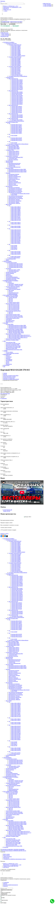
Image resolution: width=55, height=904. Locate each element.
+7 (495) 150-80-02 (47, 4)
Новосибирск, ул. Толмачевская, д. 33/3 (12, 864)
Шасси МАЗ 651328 (15, 240)
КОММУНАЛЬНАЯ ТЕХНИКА (10, 280)
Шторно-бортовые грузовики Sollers (14, 329)
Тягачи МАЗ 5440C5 (16, 47)
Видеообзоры (9, 360)
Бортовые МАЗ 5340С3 (16, 125)
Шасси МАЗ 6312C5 (16, 231)
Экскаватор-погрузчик (11, 279)
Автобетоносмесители (11, 272)
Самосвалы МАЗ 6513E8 (17, 95)
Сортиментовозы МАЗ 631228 (15, 263)
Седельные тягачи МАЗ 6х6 (15, 66)
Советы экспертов (7, 856)
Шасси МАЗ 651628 (15, 251)
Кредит (7, 362)
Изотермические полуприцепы (16, 198)
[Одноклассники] (3, 536)
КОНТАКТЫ (6, 365)
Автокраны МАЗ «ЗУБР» (14, 269)
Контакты (3, 1)
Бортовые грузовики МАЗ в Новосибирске (18, 144)
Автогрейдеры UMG (10, 342)
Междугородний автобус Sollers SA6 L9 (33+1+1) (20, 336)
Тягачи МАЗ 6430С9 (16, 64)
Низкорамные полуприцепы (15, 189)
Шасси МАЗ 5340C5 (16, 214)
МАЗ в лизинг (6, 854)
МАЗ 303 (11, 301)
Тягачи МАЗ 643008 (15, 59)
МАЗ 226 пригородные (14, 309)
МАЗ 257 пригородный (14, 306)
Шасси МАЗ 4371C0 (16, 219)
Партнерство (9, 364)
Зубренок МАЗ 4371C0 (14, 152)
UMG (4, 341)
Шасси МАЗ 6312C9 (16, 229)
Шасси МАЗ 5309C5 (16, 223)
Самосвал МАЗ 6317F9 (16, 108)
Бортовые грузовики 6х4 (9, 378)
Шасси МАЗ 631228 (15, 238)
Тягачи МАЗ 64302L (16, 60)
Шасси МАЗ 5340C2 (16, 211)
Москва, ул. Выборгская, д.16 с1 (10, 863)
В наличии (5, 847)
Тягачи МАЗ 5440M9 (16, 54)
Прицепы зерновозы (13, 181)
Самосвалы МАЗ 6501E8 (17, 93)
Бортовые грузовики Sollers (12, 145)
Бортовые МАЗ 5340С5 (16, 133)
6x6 (9, 141)
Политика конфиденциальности (10, 884)
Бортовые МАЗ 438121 (16, 127)
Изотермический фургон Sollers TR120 (17, 170)
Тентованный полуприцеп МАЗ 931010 (20, 193)
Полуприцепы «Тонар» (14, 202)
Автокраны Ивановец (14, 271)
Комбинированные (13, 287)
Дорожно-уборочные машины (13, 286)
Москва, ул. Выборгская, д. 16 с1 (10, 6)
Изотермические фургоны (15, 163)
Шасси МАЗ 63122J (15, 239)
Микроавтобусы (9, 321)
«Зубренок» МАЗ (10, 150)
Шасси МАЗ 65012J (15, 242)
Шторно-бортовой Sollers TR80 (16, 330)
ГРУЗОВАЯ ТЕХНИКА (8, 42)
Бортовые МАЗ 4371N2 (16, 128)
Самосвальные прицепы (14, 179)
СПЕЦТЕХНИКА (7, 261)
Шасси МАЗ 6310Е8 (16, 227)
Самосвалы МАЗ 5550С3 (17, 79)
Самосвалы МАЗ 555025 (16, 82)
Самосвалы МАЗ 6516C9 (17, 116)
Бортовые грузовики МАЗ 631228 (11, 379)
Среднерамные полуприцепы (15, 188)
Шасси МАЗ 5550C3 (16, 215)
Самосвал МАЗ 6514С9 (16, 107)
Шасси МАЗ (9, 204)
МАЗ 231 (11, 313)
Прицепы (8, 173)
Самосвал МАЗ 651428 (16, 112)
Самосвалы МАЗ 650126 (16, 104)
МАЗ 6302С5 (14, 248)
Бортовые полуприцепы (14, 187)
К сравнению (4, 398)
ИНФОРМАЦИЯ (7, 354)
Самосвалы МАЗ (10, 77)
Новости (8, 355)
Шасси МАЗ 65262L (16, 256)
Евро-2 (7, 260)
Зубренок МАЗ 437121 (14, 154)
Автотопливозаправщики (12, 277)
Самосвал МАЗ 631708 (16, 110)
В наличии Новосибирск (14, 257)
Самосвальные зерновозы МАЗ (16, 157)
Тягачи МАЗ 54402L (16, 49)
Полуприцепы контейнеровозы (16, 196)
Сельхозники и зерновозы (12, 156)
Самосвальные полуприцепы (15, 197)
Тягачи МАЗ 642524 (15, 68)
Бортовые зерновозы (13, 159)
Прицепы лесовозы (13, 177)
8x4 (9, 250)
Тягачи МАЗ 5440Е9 (16, 53)
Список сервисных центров (12, 353)
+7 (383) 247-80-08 (47, 6)
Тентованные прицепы (14, 174)
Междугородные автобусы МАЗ (13, 310)
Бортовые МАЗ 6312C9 (16, 140)
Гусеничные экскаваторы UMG (13, 343)
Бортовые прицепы (13, 175)
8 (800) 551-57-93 (7, 9)
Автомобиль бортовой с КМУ (13, 278)
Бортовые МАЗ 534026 (16, 131)
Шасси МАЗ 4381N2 (16, 208)
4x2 (9, 123)
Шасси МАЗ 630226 (15, 243)
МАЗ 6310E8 (14, 135)
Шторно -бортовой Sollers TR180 (16, 332)
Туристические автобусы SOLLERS (14, 315)
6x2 (9, 134)
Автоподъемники (10, 273)
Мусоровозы (9, 281)
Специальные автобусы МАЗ (12, 318)
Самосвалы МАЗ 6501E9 (17, 100)
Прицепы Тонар (12, 183)
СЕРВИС (5, 350)
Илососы (11, 291)
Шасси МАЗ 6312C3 (16, 232)
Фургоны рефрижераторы (14, 166)
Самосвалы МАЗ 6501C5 (17, 101)
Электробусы (9, 319)
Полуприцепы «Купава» (14, 199)
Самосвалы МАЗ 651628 (16, 114)
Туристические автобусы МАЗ (13, 314)
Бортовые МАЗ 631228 (16, 137)
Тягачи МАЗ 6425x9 (15, 73)
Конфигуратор (4, 893)
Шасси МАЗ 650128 (15, 234)
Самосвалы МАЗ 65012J (16, 96)
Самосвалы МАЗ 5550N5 (17, 87)
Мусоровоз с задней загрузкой (15, 285)
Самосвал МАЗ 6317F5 (16, 111)
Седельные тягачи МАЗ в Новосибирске (18, 76)
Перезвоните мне (4, 36)
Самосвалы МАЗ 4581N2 (17, 83)
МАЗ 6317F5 (14, 246)
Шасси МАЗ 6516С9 (16, 254)
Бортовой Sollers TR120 (14, 147)
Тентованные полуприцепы (15, 192)
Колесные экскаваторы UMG (12, 344)
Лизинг (7, 361)
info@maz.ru (6, 8)
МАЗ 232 (11, 312)
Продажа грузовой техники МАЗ (10, 375)
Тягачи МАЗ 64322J (15, 72)
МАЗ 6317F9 (14, 249)
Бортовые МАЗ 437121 (16, 124)
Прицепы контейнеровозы (15, 176)
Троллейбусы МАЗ (10, 320)
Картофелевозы (9, 160)
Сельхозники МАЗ (13, 158)
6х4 (9, 136)
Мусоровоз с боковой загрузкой (16, 284)
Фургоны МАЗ (9, 162)
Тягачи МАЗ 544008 (15, 50)
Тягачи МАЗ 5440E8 (16, 52)
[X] (7, 536)
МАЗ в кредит (6, 855)
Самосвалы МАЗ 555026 (16, 81)
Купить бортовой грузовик (9, 376)
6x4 (9, 228)
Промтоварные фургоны (14, 164)
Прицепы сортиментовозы (15, 182)
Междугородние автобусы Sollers (13, 333)
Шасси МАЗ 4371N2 (16, 220)
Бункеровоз (11, 283)
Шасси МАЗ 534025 (15, 209)
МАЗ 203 (11, 298)
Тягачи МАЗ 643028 (15, 65)
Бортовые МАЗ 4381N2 (16, 129)
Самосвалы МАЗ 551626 (16, 91)
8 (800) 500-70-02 (47, 3)
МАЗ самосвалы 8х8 (13, 118)
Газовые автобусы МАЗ (14, 302)
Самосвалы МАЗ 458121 (16, 85)
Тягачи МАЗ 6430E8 (16, 62)
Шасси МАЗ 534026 (15, 210)
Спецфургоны (12, 165)
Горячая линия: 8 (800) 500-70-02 (10, 866)
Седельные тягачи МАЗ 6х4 (15, 56)
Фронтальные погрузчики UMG (13, 346)
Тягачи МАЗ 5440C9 (16, 48)
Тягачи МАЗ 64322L (16, 70)
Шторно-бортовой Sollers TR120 (16, 331)
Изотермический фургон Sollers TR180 (17, 171)
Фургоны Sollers (9, 168)
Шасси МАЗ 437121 (15, 216)
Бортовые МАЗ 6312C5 (16, 139)
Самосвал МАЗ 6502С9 (16, 106)
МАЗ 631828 (14, 142)
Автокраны (8, 268)
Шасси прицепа (12, 180)
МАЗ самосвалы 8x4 (13, 113)
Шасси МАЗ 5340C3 (16, 212)
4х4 (9, 221)
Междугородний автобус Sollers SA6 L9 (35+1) (19, 335)
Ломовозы (8, 274)
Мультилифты (9, 275)
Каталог (5, 374)
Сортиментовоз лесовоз (11, 262)
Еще (4, 366)
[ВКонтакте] (1, 536)
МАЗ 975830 (14, 194)
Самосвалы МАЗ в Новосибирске (16, 121)
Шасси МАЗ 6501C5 (16, 235)
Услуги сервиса (9, 352)
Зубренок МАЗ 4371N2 (14, 153)
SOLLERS (5, 323)
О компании (9, 356)
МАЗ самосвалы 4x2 (13, 78)
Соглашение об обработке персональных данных (14, 859)
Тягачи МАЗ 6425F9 (15, 67)
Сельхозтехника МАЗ (11, 258)
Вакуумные (11, 290)
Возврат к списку (5, 533)
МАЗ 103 (11, 300)
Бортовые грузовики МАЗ (12, 122)
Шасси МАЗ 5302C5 (16, 222)
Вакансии (8, 358)
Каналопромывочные (13, 292)
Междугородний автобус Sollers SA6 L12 (18, 337)
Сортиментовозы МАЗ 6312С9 (16, 264)
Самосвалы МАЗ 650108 (16, 98)
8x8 (9, 255)
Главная (5, 373)
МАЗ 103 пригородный (14, 308)
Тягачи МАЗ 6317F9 (15, 71)
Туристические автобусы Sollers (13, 338)
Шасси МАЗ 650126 (15, 233)
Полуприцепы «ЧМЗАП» (14, 203)
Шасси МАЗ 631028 (15, 226)
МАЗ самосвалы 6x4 (13, 90)
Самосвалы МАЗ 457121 (16, 84)
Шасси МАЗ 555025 (15, 217)
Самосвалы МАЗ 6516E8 (17, 117)
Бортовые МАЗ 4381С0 (16, 130)
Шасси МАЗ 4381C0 (16, 206)
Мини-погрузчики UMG (11, 348)
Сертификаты (9, 359)
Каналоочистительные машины (13, 289)
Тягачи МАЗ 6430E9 (16, 61)
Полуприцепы (9, 186)
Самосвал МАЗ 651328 (16, 94)
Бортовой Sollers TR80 (14, 146)
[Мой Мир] (5, 536)
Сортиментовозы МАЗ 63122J (15, 266)
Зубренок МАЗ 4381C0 (14, 151)
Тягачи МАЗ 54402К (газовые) (18, 55)
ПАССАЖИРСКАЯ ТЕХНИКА (10, 295)
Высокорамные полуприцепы (15, 191)
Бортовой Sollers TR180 (14, 148)
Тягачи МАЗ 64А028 (16, 58)
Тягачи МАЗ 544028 (15, 46)
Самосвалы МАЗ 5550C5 (17, 89)
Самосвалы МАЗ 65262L (17, 119)
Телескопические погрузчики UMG (14, 349)
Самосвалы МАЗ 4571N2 (17, 88)
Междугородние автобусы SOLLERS (14, 317)
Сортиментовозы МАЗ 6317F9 (16, 267)
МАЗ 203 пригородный (14, 304)
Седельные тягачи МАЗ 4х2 (15, 44)
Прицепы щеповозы (13, 185)
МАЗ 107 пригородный (14, 307)
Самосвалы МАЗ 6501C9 (17, 99)
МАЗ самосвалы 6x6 (13, 105)
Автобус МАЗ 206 (13, 297)
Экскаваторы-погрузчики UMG (13, 347)
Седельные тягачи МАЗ (11, 43)
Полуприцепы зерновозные (15, 200)
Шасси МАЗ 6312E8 (16, 237)
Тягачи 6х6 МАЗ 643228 (16, 75)
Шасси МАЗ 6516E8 (16, 252)
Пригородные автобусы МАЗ (12, 303)
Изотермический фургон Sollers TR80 (17, 169)
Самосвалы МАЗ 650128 (16, 102)
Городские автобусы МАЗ (12, 296)
